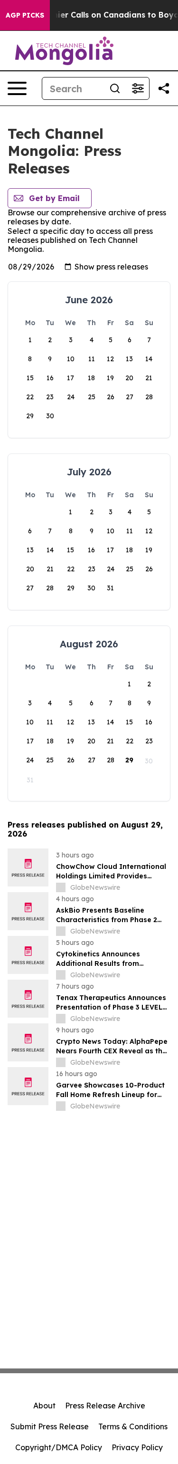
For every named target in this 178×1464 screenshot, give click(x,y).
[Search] (114, 88)
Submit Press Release (49, 1426)
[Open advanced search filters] (137, 88)
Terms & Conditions (133, 1426)
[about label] (61, 887)
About (44, 1405)
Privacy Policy (137, 1447)
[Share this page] (163, 88)
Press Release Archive (105, 1405)
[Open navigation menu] (17, 88)
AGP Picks (25, 15)
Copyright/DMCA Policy (58, 1447)
